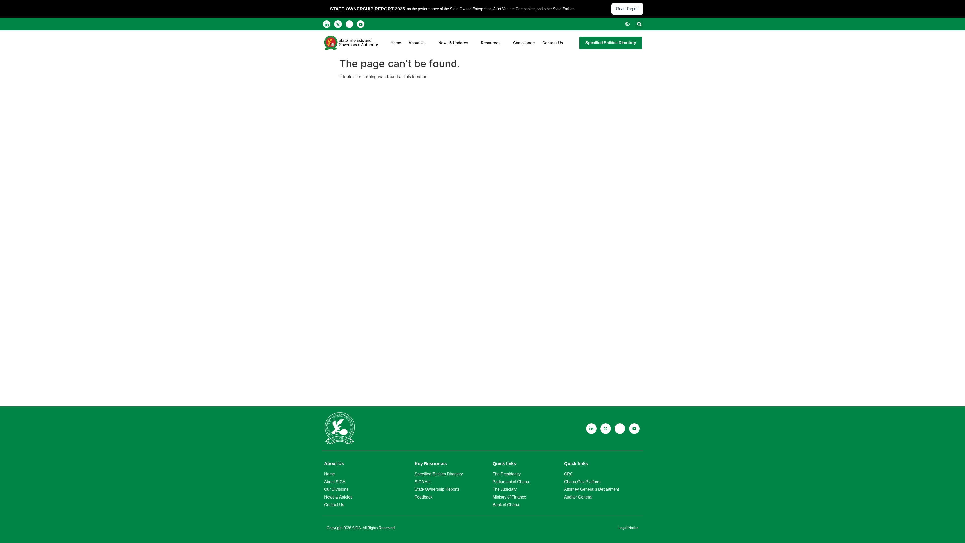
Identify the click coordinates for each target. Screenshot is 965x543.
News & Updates (453, 42)
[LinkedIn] (326, 24)
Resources (490, 42)
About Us (417, 42)
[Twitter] (338, 24)
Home (396, 42)
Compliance (524, 42)
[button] (639, 24)
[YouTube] (360, 24)
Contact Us (552, 42)
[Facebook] (349, 24)
